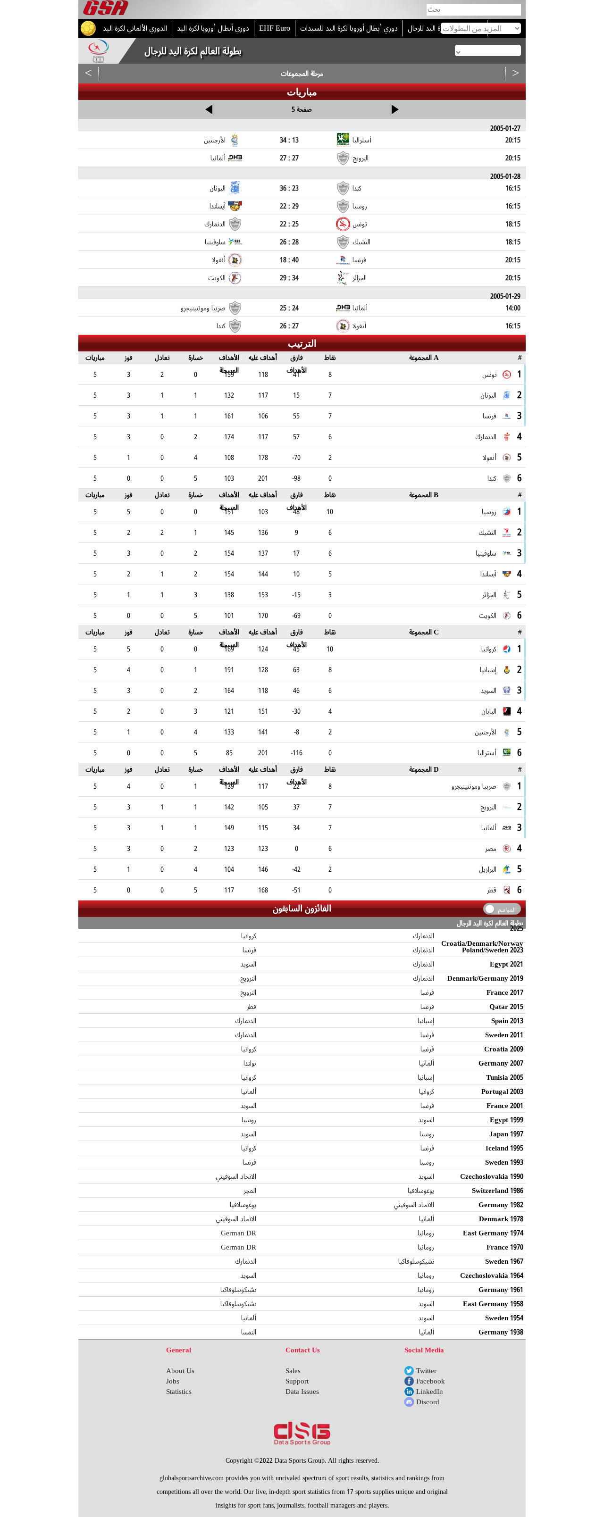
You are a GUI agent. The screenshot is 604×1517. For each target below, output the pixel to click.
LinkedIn (429, 1391)
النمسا (248, 1332)
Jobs (172, 1381)
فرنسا (249, 950)
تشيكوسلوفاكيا (416, 1261)
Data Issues (302, 1391)
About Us (180, 1370)
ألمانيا (426, 1063)
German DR (238, 1233)
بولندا (249, 1063)
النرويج (248, 978)
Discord (427, 1401)
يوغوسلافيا (421, 1190)
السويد (248, 964)
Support (297, 1381)
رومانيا (426, 1233)
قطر (251, 1006)
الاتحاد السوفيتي (236, 1176)
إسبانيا (426, 1020)
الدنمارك (423, 935)
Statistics (179, 1391)
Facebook (430, 1381)
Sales (293, 1370)
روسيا (249, 1119)
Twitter (426, 1370)
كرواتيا (248, 935)
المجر (249, 1190)
